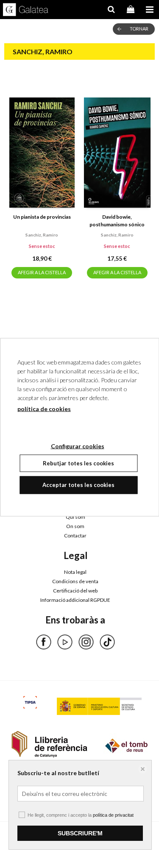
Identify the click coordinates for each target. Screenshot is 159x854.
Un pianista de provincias (42, 217)
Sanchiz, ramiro (41, 234)
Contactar (75, 535)
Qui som (75, 517)
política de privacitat (113, 815)
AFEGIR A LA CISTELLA (42, 272)
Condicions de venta (75, 581)
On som (75, 526)
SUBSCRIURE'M (80, 833)
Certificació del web (75, 590)
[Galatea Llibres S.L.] (25, 10)
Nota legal (75, 572)
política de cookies (44, 408)
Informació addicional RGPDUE (75, 600)
